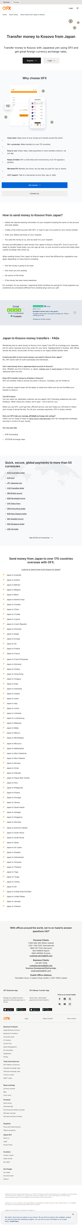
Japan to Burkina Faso (16, 599)
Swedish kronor (15, 519)
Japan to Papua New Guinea (18, 778)
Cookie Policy (14, 1221)
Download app (8, 1106)
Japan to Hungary (14, 679)
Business (6, 2)
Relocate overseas (9, 1113)
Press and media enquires (12, 1127)
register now (44, 369)
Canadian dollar (15, 488)
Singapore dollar (15, 524)
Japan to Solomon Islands (17, 828)
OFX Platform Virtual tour (11, 1065)
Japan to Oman (13, 768)
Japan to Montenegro (15, 738)
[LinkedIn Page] (65, 999)
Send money (13, 14)
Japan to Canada (13, 604)
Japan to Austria (13, 580)
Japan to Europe (13, 639)
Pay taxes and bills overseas (12, 1116)
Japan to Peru (12, 783)
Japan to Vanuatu (14, 901)
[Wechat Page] (60, 1004)
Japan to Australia (14, 575)
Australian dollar (16, 473)
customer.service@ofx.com (41, 956)
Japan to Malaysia (14, 723)
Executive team (8, 1176)
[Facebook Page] (60, 999)
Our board (6, 1172)
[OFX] (7, 8)
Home (5, 14)
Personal (16, 2)
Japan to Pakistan (14, 773)
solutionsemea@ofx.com (41, 971)
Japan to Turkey (13, 882)
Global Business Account (11, 1030)
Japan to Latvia (13, 708)
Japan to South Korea (15, 838)
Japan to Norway (13, 763)
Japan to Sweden (14, 852)
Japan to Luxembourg (15, 718)
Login (71, 8)
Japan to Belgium (14, 590)
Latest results (7, 1158)
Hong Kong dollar (16, 509)
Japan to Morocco (14, 743)
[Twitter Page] (70, 999)
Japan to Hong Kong (15, 674)
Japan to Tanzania (14, 862)
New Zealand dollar (19, 514)
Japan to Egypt (13, 634)
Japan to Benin (13, 595)
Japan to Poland (13, 793)
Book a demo (71, 1018)
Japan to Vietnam (14, 906)
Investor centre (8, 1155)
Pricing (5, 1057)
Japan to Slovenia (14, 822)
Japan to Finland (13, 649)
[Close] (73, 1214)
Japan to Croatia (13, 614)
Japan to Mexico (13, 733)
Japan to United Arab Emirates (19, 891)
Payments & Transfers (10, 1033)
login (41, 230)
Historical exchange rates (11, 1071)
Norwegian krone (16, 498)
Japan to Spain (13, 842)
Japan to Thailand (14, 867)
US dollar (14, 529)
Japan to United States (16, 896)
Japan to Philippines (15, 788)
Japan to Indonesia (14, 689)
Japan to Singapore (14, 817)
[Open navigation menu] (77, 8)
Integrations (7, 1053)
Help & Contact (48, 1018)
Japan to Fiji (11, 644)
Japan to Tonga (13, 877)
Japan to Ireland (13, 694)
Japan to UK (12, 887)
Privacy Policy (7, 1145)
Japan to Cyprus (13, 619)
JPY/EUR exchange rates (15, 439)
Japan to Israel (12, 698)
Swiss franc (13, 503)
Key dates (6, 1162)
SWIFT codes (7, 1078)
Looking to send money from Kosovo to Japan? (41, 569)
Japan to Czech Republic (17, 624)
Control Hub (7, 1043)
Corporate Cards (8, 1037)
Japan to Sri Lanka (14, 847)
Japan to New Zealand (16, 758)
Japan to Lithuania (14, 713)
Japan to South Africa (15, 833)
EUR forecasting (11, 434)
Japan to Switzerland (15, 857)
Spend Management (10, 1047)
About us (6, 1138)
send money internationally (40, 418)
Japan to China (13, 609)
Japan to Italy (12, 703)
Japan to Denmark (14, 629)
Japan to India (12, 684)
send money (57, 369)
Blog (4, 1092)
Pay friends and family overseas (14, 1110)
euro (12, 478)
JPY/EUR (32, 416)
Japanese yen (14, 483)
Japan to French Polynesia (17, 659)
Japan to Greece (13, 669)
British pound (14, 493)
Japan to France (13, 653)
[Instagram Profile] (70, 1004)
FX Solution (7, 1040)
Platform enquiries (9, 1130)
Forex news (7, 1095)
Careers (6, 1179)
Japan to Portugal (14, 797)
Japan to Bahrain (13, 585)
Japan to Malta (13, 728)
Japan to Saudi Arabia (15, 807)
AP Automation (8, 1050)
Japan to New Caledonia (16, 753)
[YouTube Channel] (65, 1004)
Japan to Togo (12, 872)
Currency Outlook (9, 1088)
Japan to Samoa (13, 802)
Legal (5, 1141)
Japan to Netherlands (15, 748)
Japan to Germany (14, 664)
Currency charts (8, 1075)
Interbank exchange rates (11, 1068)
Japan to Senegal (14, 812)
